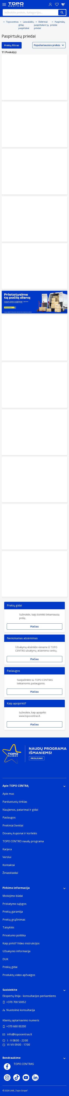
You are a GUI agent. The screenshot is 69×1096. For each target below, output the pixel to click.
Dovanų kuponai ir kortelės (20, 833)
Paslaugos (9, 817)
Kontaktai (9, 865)
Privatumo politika (14, 935)
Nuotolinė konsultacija (20, 1010)
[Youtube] (26, 1077)
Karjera (7, 849)
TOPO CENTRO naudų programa (23, 841)
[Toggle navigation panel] (4, 4)
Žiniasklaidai (10, 873)
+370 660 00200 (16, 1026)
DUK (5, 959)
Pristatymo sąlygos (14, 904)
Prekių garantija (13, 911)
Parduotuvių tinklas (15, 802)
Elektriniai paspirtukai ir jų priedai (41, 25)
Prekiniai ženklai (13, 825)
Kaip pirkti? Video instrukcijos (21, 943)
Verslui (7, 857)
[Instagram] (7, 1077)
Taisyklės (8, 927)
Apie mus (8, 794)
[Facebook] (7, 1066)
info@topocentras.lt (19, 1034)
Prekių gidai (10, 967)
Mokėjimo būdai (13, 896)
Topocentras (12, 21)
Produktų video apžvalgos (19, 975)
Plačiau (34, 626)
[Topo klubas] (34, 755)
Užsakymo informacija (16, 951)
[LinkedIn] (35, 1077)
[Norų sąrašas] (57, 4)
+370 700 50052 (16, 1002)
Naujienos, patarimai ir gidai (20, 809)
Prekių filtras (11, 45)
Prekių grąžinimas (14, 919)
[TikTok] (16, 1077)
